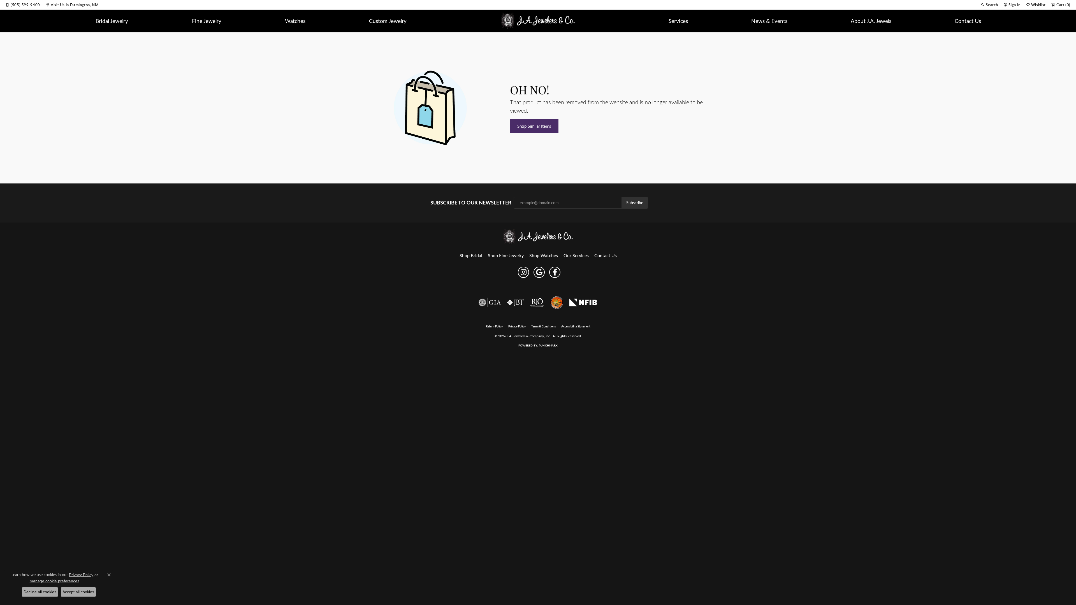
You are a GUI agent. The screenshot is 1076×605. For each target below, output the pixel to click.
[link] (23, 5)
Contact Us (968, 20)
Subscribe (634, 202)
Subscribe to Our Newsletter (470, 202)
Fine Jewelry (206, 20)
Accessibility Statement (575, 326)
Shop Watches (543, 255)
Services (678, 20)
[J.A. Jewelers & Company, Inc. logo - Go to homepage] (538, 21)
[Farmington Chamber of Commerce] (557, 302)
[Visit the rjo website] (537, 302)
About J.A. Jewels (871, 20)
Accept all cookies (78, 592)
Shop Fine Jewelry (506, 255)
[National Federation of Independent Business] (583, 302)
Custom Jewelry (388, 20)
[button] (989, 5)
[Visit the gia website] (490, 302)
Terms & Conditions (543, 326)
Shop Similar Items (534, 126)
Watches (295, 20)
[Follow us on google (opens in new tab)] (539, 272)
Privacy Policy (517, 326)
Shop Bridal (471, 255)
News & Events (769, 20)
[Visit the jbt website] (516, 302)
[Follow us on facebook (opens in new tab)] (554, 272)
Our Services (576, 255)
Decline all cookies (40, 592)
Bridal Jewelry (112, 20)
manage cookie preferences (54, 581)
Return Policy (494, 326)
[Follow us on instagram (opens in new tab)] (523, 272)
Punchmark (548, 345)
